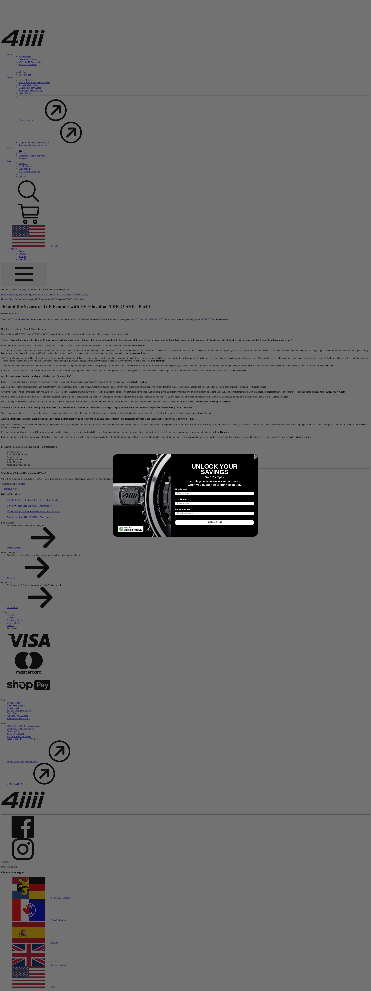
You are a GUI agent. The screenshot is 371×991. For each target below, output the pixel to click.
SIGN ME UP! (214, 522)
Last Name (181, 499)
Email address (182, 509)
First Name (181, 489)
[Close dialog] (255, 457)
